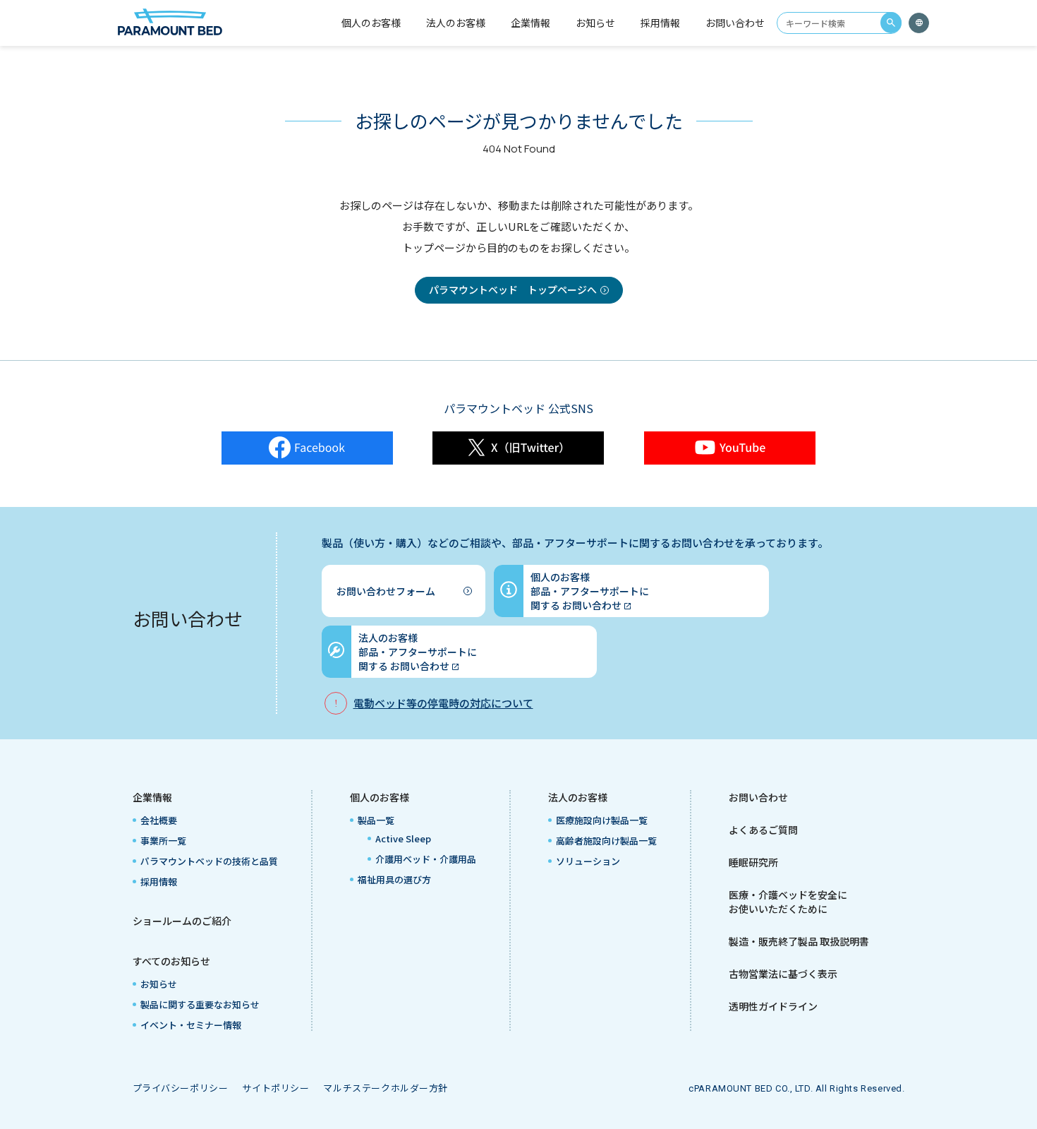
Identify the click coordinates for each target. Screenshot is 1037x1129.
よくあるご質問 (763, 830)
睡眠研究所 (753, 862)
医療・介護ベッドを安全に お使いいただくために (788, 902)
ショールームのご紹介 (182, 921)
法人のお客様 (577, 797)
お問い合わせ (735, 23)
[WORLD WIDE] (919, 23)
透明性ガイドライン (773, 1006)
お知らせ (595, 23)
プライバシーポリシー (181, 1087)
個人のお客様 (379, 797)
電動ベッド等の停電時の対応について (443, 702)
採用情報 (660, 23)
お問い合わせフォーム (385, 591)
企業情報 (152, 797)
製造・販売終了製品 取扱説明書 (799, 941)
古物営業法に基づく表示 (783, 974)
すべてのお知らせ (171, 961)
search (891, 22)
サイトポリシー (275, 1087)
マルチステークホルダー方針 (385, 1087)
